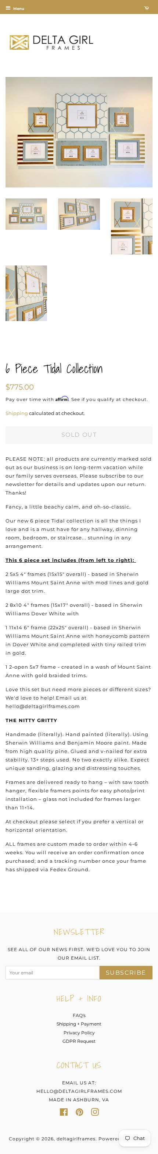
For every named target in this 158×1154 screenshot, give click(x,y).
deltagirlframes (76, 1138)
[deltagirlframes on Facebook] (64, 1113)
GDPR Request (79, 1041)
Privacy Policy (79, 1032)
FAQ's (79, 1015)
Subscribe (126, 972)
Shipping (17, 413)
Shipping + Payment (79, 1024)
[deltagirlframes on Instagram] (95, 1113)
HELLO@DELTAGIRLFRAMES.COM (79, 1091)
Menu (18, 8)
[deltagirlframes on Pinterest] (79, 1113)
